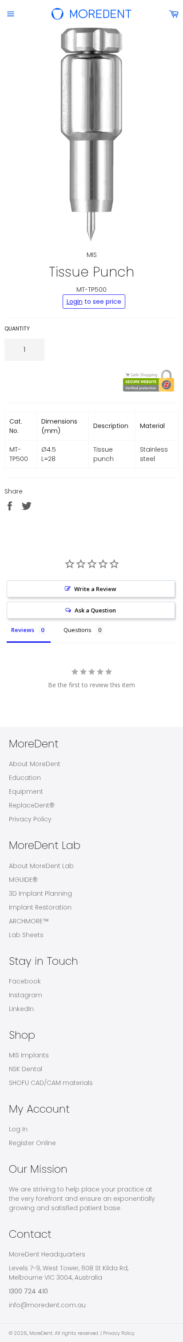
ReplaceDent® (32, 805)
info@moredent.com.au (47, 1305)
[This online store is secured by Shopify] (89, 381)
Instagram (25, 995)
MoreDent (40, 1333)
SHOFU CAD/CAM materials (51, 1082)
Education (25, 777)
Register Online (32, 1142)
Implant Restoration (40, 907)
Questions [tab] (78, 630)
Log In (18, 1129)
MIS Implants (29, 1055)
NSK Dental (25, 1069)
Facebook (25, 981)
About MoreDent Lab (41, 865)
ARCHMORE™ (29, 921)
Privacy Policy (30, 819)
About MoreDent (34, 763)
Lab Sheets (26, 934)
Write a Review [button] (95, 589)
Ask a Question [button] (95, 610)
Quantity (17, 328)
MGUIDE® (23, 879)
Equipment (26, 791)
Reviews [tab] (22, 630)
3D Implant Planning (40, 893)
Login (75, 301)
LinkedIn (21, 1008)
